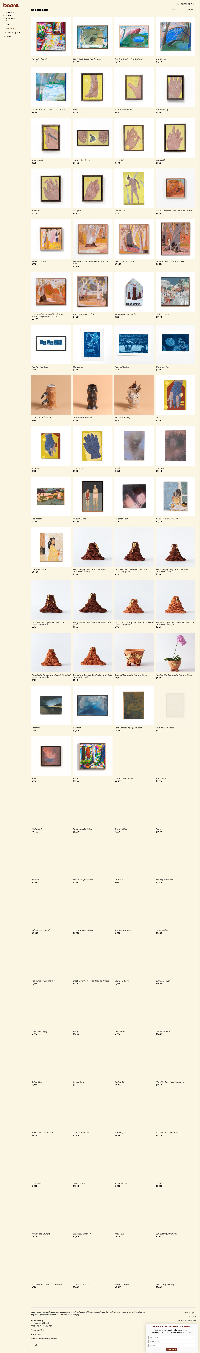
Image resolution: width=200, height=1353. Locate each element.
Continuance (79, 1183)
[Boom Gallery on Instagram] (36, 1345)
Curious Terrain (163, 314)
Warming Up (120, 1132)
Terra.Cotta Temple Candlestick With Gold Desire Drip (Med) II (175, 623)
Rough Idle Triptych (82, 160)
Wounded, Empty (39, 1031)
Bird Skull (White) (122, 417)
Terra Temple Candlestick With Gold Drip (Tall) (92, 623)
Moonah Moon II (122, 1284)
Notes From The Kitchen (167, 519)
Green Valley (162, 930)
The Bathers (37, 519)
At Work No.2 (37, 160)
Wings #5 (119, 160)
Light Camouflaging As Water (128, 727)
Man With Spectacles (83, 879)
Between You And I (123, 109)
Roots (158, 829)
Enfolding (160, 1183)
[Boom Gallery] (11, 5)
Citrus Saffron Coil (81, 1132)
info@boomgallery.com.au (45, 1338)
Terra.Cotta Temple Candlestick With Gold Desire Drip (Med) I (51, 676)
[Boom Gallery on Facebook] (32, 1345)
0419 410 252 (39, 1334)
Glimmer (77, 727)
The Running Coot (40, 367)
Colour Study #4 (80, 1082)
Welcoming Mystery (165, 1284)
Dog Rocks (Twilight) (82, 829)
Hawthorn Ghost (122, 981)
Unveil (117, 468)
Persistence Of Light (41, 1234)
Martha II (119, 879)
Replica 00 (119, 1082)
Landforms (36, 727)
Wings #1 (77, 210)
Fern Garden (120, 1031)
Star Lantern (78, 367)
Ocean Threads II (81, 1284)
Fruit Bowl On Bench (165, 727)
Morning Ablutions (164, 879)
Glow (34, 778)
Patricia (35, 879)
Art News (8, 36)
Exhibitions (8, 12)
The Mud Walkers (122, 367)
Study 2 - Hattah (39, 261)
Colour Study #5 (39, 1082)
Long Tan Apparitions (83, 930)
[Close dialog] (195, 1326)
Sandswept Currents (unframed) (47, 1284)
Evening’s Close (39, 569)
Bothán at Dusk (163, 981)
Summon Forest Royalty (125, 314)
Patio (75, 778)
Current (8, 15)
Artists (6, 24)
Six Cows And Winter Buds (168, 1132)
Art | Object (190, 1312)
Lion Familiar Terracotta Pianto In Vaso (174, 675)
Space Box (119, 1234)
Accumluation (121, 1183)
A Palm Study (162, 109)
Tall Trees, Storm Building (84, 314)
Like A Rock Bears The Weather (87, 59)
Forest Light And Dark (124, 261)
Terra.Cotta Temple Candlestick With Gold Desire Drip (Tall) (92, 676)
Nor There (160, 417)
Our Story (191, 1316)
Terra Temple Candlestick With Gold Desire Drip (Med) (48, 623)
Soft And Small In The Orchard (128, 59)
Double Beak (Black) (82, 417)
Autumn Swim (79, 519)
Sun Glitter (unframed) (166, 1234)
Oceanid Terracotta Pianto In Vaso (131, 675)
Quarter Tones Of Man (125, 778)
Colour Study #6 (163, 1031)
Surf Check (161, 778)
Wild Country (38, 829)
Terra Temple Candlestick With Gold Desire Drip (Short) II (131, 570)
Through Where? (39, 59)
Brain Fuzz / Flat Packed (42, 1132)
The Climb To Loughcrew (43, 981)
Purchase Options (12, 32)
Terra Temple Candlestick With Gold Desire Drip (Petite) (89, 570)
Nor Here (36, 468)
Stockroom (9, 28)
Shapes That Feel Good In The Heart (48, 109)
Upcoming (10, 18)
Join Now (171, 1349)
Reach (76, 109)
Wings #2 (36, 210)
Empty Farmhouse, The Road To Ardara (91, 981)
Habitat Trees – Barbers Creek (170, 261)
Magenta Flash (121, 519)
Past (7, 21)
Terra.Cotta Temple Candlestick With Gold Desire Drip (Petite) (134, 623)
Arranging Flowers (123, 930)
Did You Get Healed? (41, 930)
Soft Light (160, 468)
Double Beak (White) (41, 417)
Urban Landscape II (82, 1234)
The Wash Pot (162, 367)
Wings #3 (160, 160)
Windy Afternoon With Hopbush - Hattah (175, 210)
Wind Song (161, 59)
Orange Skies (121, 829)
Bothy (75, 1031)
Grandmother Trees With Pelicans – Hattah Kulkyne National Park (48, 315)
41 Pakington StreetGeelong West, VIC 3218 (41, 1324)
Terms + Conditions (187, 1320)
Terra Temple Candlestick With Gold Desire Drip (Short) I (172, 570)
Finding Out (120, 210)
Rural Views (37, 1183)
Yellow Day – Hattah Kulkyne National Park (90, 262)
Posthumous (78, 468)
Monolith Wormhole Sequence (170, 1082)
